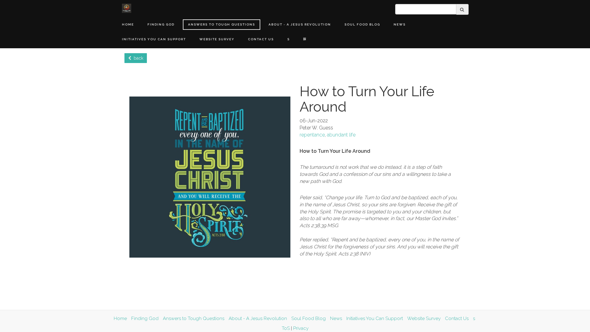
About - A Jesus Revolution (300, 24)
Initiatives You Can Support (154, 39)
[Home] (126, 8)
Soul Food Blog (362, 24)
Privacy (301, 328)
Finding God (161, 24)
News (400, 24)
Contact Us (261, 39)
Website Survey (216, 39)
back (137, 58)
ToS (286, 328)
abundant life (341, 135)
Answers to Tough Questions (221, 24)
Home (128, 24)
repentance (312, 135)
